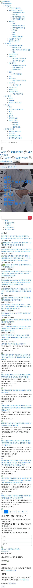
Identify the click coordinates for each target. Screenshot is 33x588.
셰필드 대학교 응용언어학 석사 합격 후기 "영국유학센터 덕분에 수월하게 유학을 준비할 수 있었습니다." (16, 408)
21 (6, 512)
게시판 (7, 105)
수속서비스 (12, 56)
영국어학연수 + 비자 (15, 10)
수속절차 (15, 14)
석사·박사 (12, 83)
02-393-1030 (24, 580)
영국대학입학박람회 (15, 138)
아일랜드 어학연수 (15, 39)
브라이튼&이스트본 (18, 28)
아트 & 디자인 (13, 54)
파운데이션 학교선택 (19, 65)
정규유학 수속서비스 (19, 58)
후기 (10, 111)
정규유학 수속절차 (18, 61)
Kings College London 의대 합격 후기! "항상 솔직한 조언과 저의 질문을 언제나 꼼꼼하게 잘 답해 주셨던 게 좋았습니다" (16, 282)
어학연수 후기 (9, 227)
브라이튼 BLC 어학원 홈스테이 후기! (13, 344)
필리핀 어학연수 (14, 41)
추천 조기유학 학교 (15, 103)
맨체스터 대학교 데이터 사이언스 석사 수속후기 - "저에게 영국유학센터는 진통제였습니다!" (16, 291)
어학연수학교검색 (14, 8)
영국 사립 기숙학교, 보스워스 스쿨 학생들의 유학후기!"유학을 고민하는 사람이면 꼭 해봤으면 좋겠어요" (16, 443)
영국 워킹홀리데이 (18, 19)
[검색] (2, 145)
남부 (13, 32)
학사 (10, 76)
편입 (10, 72)
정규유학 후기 (9, 223)
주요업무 (12, 133)
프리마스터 (12, 78)
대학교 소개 (12, 87)
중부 (13, 34)
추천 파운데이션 (17, 67)
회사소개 (4, 549)
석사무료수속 (16, 85)
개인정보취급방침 (14, 136)
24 (19, 512)
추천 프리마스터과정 (19, 80)
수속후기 (8, 225)
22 (10, 512)
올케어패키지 (16, 69)
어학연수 (8, 6)
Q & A (11, 114)
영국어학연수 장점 (18, 12)
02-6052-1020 (11, 570)
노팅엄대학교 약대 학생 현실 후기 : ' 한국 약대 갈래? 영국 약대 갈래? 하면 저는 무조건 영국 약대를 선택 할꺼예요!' (16, 306)
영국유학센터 (9, 129)
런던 (13, 23)
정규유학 (8, 43)
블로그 (11, 116)
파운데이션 (12, 63)
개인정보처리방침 (13, 549)
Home (3, 167)
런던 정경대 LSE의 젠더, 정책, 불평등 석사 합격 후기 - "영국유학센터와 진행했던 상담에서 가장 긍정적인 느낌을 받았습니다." (16, 480)
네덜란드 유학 (13, 91)
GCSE (11, 98)
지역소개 (12, 21)
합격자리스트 (13, 118)
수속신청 (15, 125)
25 (23, 512)
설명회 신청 (16, 127)
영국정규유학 (16, 47)
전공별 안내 (12, 89)
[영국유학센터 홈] (5, 1)
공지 (10, 107)
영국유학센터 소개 (15, 131)
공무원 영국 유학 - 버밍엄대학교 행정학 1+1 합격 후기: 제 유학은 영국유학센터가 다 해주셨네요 (15, 337)
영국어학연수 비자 (18, 17)
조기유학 (8, 96)
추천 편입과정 (17, 74)
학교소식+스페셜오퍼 (16, 109)
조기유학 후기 (9, 229)
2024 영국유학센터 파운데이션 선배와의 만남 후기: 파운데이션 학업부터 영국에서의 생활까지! (15, 357)
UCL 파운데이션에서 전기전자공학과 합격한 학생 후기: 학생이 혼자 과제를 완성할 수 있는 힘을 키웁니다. (16, 328)
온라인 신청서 (13, 120)
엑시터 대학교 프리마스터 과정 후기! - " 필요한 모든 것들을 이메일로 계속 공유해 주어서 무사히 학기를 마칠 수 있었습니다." (16, 463)
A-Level (11, 100)
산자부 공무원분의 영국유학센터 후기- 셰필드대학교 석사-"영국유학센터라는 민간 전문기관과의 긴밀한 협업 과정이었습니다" (15, 258)
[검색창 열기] (2, 148)
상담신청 (15, 122)
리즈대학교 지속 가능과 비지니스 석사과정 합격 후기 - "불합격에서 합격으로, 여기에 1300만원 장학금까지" (16, 273)
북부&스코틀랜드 (18, 36)
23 (14, 512)
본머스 (14, 30)
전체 (6, 221)
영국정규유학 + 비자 (15, 45)
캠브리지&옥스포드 (18, 25)
